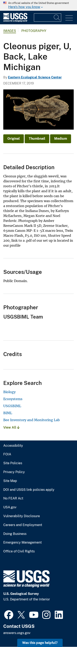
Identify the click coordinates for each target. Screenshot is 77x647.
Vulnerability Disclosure (21, 516)
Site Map (10, 481)
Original (13, 139)
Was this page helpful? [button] (40, 643)
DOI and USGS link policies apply (28, 490)
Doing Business (14, 534)
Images (9, 31)
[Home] (15, 21)
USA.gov (9, 507)
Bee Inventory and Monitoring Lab (31, 420)
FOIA (7, 454)
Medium (60, 139)
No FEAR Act (13, 498)
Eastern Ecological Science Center (35, 77)
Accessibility (13, 446)
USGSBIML (12, 406)
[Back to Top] (62, 632)
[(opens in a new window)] (8, 614)
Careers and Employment (22, 525)
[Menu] (69, 18)
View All (10, 427)
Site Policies (12, 463)
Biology (9, 392)
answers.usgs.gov (16, 633)
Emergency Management (22, 542)
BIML (7, 413)
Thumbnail (37, 139)
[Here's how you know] (38, 5)
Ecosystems (12, 399)
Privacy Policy (14, 472)
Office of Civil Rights (19, 551)
